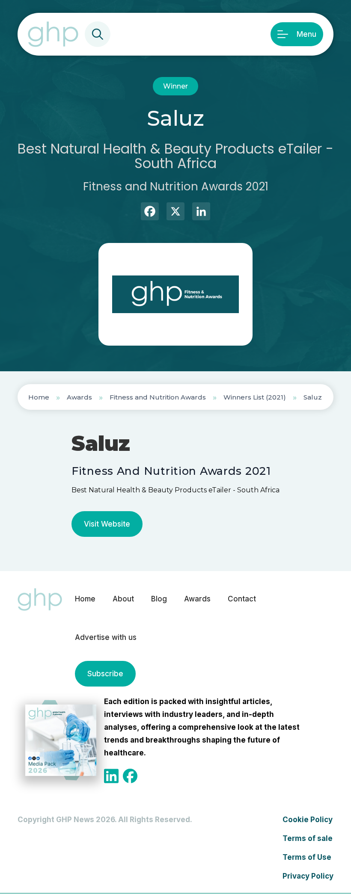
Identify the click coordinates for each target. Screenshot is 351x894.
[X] (175, 212)
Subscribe (105, 673)
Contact (242, 599)
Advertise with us (106, 637)
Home (38, 397)
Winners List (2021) (254, 397)
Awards (79, 397)
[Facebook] (150, 212)
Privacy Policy (308, 876)
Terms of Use (307, 857)
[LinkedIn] (201, 212)
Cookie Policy (308, 819)
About (123, 599)
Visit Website (107, 524)
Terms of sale (308, 838)
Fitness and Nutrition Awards (158, 397)
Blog (159, 599)
